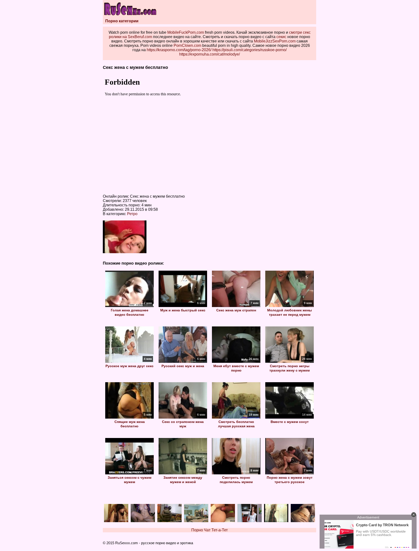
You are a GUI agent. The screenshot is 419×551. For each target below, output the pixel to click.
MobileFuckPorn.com (185, 32)
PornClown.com (187, 45)
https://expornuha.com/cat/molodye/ (209, 54)
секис (281, 37)
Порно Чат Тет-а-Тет (209, 530)
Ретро (132, 214)
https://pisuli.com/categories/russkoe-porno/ (249, 50)
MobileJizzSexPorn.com (275, 41)
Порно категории (121, 21)
